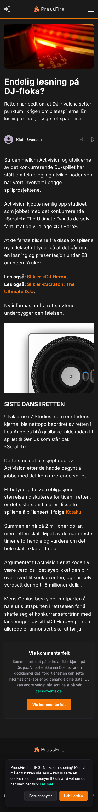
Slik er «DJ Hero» (47, 276)
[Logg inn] (8, 9)
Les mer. (47, 784)
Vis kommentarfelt (49, 704)
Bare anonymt (40, 796)
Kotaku (73, 512)
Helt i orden (73, 796)
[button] (49, 680)
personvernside (48, 691)
